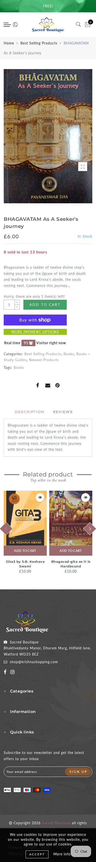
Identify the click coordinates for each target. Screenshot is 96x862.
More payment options (35, 332)
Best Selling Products (38, 43)
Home (9, 43)
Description (29, 412)
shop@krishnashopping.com (34, 662)
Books (69, 354)
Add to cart (25, 551)
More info (62, 854)
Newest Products (44, 360)
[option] (25, 533)
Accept (37, 854)
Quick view (40, 497)
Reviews (63, 412)
